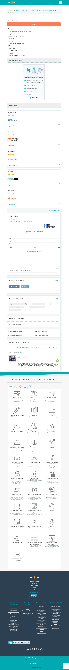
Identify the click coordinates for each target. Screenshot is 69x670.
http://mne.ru (11, 185)
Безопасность (12, 51)
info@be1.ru (35, 663)
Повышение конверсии (15, 43)
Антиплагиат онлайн (13, 612)
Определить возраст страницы (41, 614)
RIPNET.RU (11, 191)
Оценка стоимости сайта (41, 621)
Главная (10, 10)
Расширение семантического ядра (13, 615)
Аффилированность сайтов (27, 608)
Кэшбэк (10, 53)
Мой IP (55, 624)
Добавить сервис (54, 210)
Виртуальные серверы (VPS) (45, 10)
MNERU (10, 171)
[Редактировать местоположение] (56, 318)
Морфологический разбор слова (14, 630)
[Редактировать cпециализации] (56, 298)
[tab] (15, 387)
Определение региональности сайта (41, 617)
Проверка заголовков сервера (13, 624)
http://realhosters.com (14, 126)
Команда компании (42, 335)
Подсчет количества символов (55, 613)
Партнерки (11, 48)
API (34, 589)
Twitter (25, 286)
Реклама (10, 39)
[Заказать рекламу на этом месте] (58, 99)
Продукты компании (15, 335)
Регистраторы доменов (19, 307)
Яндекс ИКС (41, 626)
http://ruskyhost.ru (13, 165)
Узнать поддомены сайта (41, 624)
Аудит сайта (14, 610)
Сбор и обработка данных (16, 55)
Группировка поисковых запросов (13, 618)
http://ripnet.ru (12, 204)
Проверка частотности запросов (41, 607)
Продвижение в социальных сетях (19, 31)
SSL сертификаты (17, 310)
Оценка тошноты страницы (13, 621)
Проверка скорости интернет (55, 607)
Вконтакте (15, 286)
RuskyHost (11, 151)
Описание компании (15, 331)
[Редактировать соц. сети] (56, 280)
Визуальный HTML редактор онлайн (55, 619)
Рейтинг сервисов (21, 10)
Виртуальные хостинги (40, 307)
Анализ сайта (13, 608)
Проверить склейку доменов (41, 629)
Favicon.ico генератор (55, 622)
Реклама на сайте (35, 667)
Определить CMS (41, 633)
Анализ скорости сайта (13, 627)
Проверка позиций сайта (41, 611)
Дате (22, 352)
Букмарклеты (34, 585)
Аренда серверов (42, 304)
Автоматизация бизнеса (15, 36)
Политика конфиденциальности (34, 660)
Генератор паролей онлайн (55, 610)
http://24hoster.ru (27, 221)
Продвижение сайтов (14, 29)
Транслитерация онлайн (55, 616)
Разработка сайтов (14, 34)
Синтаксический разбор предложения (55, 627)
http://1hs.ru (11, 145)
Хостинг (31, 10)
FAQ (34, 587)
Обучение (11, 46)
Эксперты (34, 583)
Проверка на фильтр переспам (27, 611)
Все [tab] (10, 386)
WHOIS (41, 631)
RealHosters (12, 112)
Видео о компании (41, 331)
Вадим (20, 356)
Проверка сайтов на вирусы (27, 614)
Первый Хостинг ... (14, 132)
